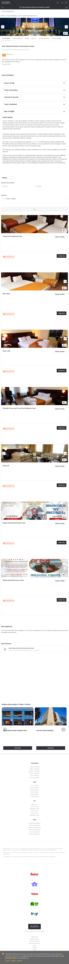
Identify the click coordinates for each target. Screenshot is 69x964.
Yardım (34, 945)
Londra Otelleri (34, 796)
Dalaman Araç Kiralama (34, 827)
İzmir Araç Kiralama (34, 832)
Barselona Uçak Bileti (34, 771)
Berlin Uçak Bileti (34, 773)
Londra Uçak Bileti (34, 777)
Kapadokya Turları (34, 808)
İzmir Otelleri (34, 785)
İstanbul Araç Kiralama (35, 823)
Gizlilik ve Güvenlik (34, 941)
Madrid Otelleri (34, 794)
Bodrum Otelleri (34, 787)
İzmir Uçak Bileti (34, 775)
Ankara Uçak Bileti (34, 766)
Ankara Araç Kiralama (34, 825)
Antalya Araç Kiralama (34, 829)
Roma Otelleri (34, 792)
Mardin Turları (34, 806)
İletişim (35, 947)
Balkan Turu (34, 804)
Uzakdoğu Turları (34, 815)
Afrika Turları (34, 811)
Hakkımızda (34, 937)
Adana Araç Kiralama (34, 834)
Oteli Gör (18, 748)
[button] (34, 187)
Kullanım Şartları (34, 939)
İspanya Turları (35, 813)
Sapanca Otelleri (34, 790)
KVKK (34, 950)
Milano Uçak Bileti (34, 769)
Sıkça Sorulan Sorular (34, 943)
